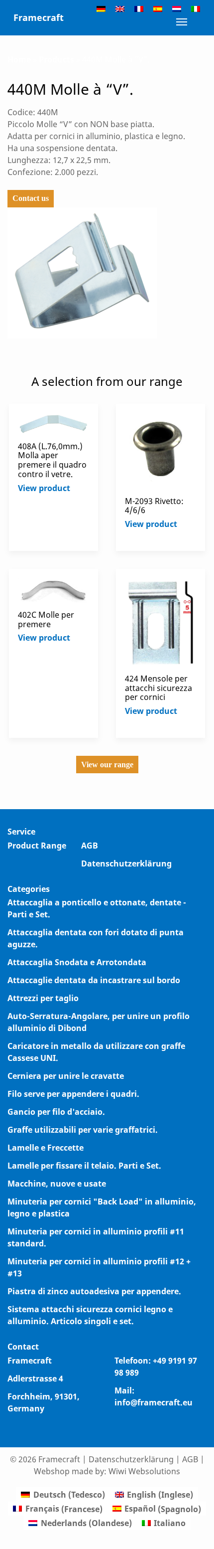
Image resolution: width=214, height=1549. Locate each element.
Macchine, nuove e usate (56, 1183)
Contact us (30, 198)
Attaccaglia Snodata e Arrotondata (76, 962)
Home (19, 59)
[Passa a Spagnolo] (157, 8)
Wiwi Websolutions (144, 1471)
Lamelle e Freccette (45, 1147)
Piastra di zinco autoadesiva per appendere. (94, 1291)
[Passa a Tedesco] (101, 8)
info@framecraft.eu (153, 1402)
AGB (89, 845)
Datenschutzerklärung (126, 863)
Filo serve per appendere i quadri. (73, 1093)
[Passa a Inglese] (119, 8)
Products (56, 59)
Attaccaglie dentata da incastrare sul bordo (93, 980)
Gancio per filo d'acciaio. (56, 1111)
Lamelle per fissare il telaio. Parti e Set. (84, 1165)
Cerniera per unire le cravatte (65, 1075)
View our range (107, 764)
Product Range (36, 845)
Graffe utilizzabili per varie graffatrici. (82, 1129)
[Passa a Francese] (138, 8)
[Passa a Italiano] (195, 8)
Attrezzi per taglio (43, 998)
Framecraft (38, 17)
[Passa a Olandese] (176, 8)
